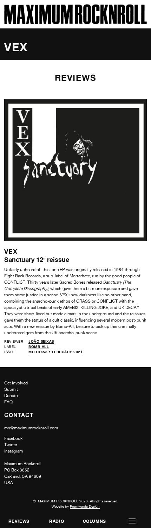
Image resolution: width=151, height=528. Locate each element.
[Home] (75, 22)
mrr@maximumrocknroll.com (31, 427)
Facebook (13, 438)
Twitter (10, 444)
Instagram (13, 451)
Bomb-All (38, 346)
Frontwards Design (85, 506)
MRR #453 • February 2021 (55, 352)
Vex (11, 251)
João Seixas (41, 341)
